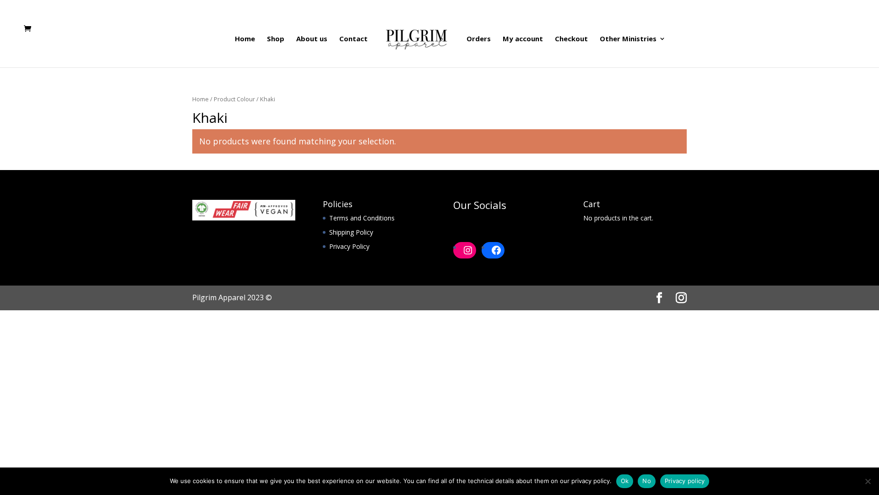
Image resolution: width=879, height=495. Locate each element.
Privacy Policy (349, 246)
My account (523, 39)
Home (245, 39)
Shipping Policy (351, 232)
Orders (479, 39)
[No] (867, 481)
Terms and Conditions (362, 218)
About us (311, 39)
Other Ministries (628, 39)
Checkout (571, 39)
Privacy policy (685, 480)
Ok (625, 480)
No (646, 480)
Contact (353, 39)
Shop (275, 39)
